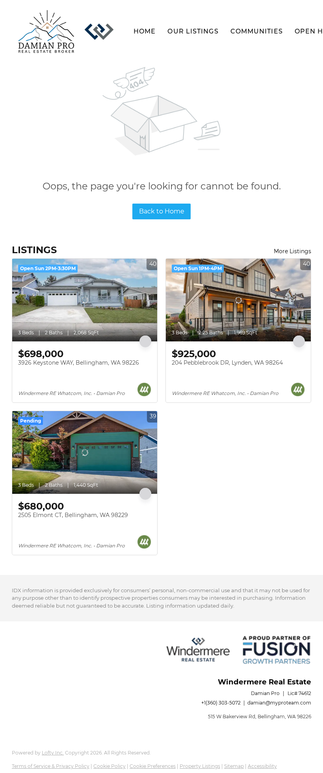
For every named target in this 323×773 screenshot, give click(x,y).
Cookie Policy (109, 766)
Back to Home (161, 211)
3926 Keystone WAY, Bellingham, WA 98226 (78, 362)
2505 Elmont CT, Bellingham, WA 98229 (73, 515)
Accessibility (262, 766)
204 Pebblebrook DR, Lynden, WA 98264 (227, 362)
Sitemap (234, 766)
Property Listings (200, 766)
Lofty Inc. (53, 753)
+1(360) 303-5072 (221, 703)
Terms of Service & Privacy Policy (50, 766)
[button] (46, 31)
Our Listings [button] (192, 31)
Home (145, 31)
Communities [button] (256, 31)
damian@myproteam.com (279, 703)
